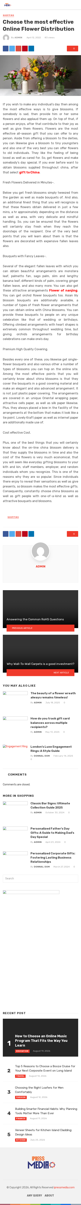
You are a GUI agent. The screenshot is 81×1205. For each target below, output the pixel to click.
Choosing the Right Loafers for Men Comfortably (39, 1090)
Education (22, 1051)
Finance (20, 1119)
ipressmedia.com (64, 1187)
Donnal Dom (42, 755)
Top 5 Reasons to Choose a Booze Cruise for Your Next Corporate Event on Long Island (45, 1068)
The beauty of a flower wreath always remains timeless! (53, 695)
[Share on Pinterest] (25, 48)
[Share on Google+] (18, 48)
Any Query (34, 1195)
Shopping (8, 15)
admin (18, 37)
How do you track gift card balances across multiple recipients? (50, 723)
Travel (20, 1076)
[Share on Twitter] (12, 48)
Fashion (21, 1097)
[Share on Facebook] (5, 48)
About (49, 1195)
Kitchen (21, 1140)
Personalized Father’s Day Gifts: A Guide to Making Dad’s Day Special (52, 833)
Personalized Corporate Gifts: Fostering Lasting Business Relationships (53, 857)
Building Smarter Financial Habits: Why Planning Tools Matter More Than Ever (46, 1111)
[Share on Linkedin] (31, 48)
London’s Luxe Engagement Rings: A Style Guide (51, 749)
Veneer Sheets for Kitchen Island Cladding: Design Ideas (43, 1132)
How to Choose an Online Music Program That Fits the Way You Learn (41, 1041)
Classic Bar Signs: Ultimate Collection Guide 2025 (50, 805)
